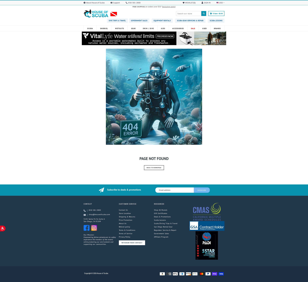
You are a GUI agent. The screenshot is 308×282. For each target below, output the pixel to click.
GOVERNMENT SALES (139, 20)
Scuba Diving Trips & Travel (165, 223)
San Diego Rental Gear (163, 227)
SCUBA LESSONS (216, 20)
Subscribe (201, 190)
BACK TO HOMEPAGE (154, 167)
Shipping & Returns (127, 217)
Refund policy (124, 227)
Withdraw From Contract (132, 243)
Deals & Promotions (162, 217)
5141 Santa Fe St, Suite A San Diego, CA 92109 (94, 220)
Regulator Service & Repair (165, 230)
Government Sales (161, 233)
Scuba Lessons (160, 220)
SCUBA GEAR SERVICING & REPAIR (190, 20)
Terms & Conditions (127, 230)
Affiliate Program (161, 237)
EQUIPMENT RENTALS (162, 20)
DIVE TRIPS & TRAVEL (117, 20)
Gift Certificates (160, 213)
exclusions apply (169, 7)
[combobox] (188, 13)
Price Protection (125, 220)
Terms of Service (125, 233)
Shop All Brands (160, 210)
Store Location (125, 213)
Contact (88, 204)
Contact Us (123, 210)
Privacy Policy (124, 237)
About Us (122, 223)
